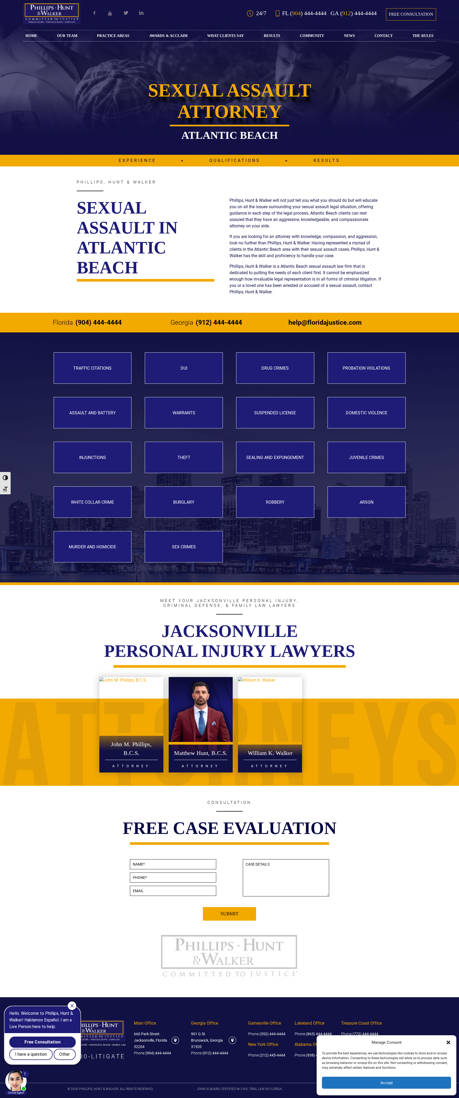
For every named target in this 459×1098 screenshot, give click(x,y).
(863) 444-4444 (313, 1034)
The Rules (423, 36)
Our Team (67, 36)
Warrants (184, 412)
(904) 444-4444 (87, 322)
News (349, 36)
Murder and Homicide (92, 546)
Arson (366, 502)
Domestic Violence (366, 412)
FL (304, 13)
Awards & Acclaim (168, 36)
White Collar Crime (92, 502)
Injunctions (92, 457)
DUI (184, 368)
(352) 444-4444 (266, 1034)
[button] (448, 1042)
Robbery (275, 502)
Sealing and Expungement (275, 457)
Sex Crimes (184, 546)
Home (31, 36)
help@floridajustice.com (325, 322)
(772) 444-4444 (359, 1034)
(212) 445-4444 (266, 1055)
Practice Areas (113, 36)
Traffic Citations (92, 368)
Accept (386, 1082)
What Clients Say (225, 36)
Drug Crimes (275, 368)
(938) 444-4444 (313, 1055)
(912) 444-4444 (206, 322)
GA (353, 13)
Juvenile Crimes (366, 457)
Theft (183, 457)
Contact (384, 36)
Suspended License (275, 412)
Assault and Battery (92, 412)
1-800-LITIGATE (96, 1056)
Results (272, 36)
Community (312, 36)
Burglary (183, 502)
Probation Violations (366, 368)
